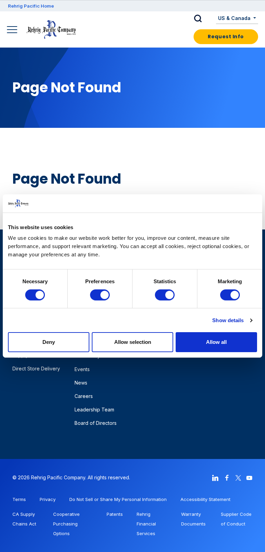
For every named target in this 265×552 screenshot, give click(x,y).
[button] (203, 18)
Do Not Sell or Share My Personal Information (118, 499)
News (81, 383)
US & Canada (235, 18)
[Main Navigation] (13, 30)
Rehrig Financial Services (146, 523)
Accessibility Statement (205, 499)
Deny (48, 342)
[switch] (100, 294)
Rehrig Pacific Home (31, 6)
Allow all (216, 342)
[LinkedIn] (215, 477)
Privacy (48, 499)
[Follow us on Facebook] (227, 477)
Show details (228, 320)
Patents (115, 514)
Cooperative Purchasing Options (66, 523)
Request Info (226, 36)
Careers (84, 396)
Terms (19, 499)
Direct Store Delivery (36, 368)
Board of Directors (96, 423)
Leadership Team (94, 409)
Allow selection (132, 342)
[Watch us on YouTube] (249, 477)
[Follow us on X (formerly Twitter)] (238, 477)
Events (82, 369)
